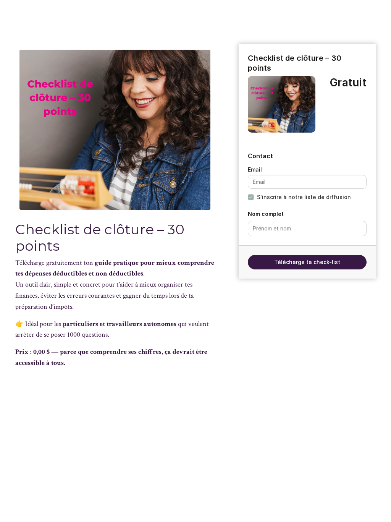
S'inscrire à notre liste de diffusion (304, 197)
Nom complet (266, 214)
